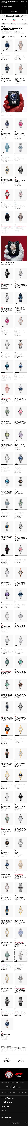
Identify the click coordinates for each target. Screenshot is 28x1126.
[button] (22, 20)
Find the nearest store (8, 1102)
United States (6, 6)
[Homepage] (14, 20)
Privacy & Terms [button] (6, 1117)
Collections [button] (5, 1106)
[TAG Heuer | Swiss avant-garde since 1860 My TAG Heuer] (14, 1086)
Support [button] (3, 1114)
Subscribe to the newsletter (9, 1098)
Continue (19, 11)
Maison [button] (3, 1110)
